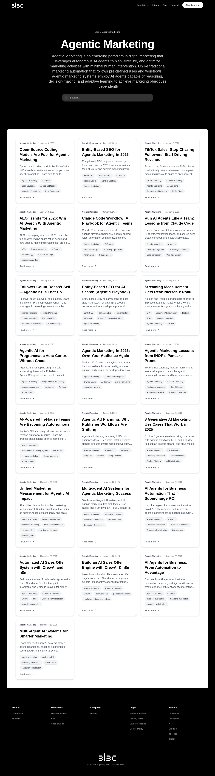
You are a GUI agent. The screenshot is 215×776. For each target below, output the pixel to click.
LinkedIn (173, 728)
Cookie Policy (136, 728)
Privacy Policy (136, 718)
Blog (165, 5)
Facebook (174, 713)
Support (175, 5)
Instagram (174, 718)
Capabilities (142, 5)
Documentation (58, 713)
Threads (173, 734)
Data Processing (138, 723)
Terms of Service (138, 713)
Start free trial (193, 5)
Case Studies (57, 723)
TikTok (172, 739)
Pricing (155, 5)
